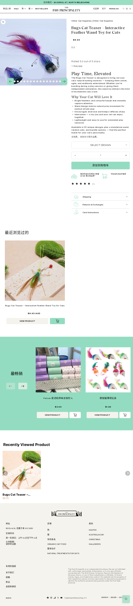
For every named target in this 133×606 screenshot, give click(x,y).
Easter (93, 530)
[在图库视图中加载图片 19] (44, 81)
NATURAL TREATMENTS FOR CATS (63, 554)
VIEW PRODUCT (27, 321)
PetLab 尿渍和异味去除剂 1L (58, 398)
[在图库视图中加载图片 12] (27, 81)
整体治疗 (51, 549)
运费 (95, 137)
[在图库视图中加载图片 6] (18, 81)
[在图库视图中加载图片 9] (21, 81)
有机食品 (51, 540)
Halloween (95, 544)
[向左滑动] (10, 81)
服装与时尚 (81, 12)
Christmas (94, 540)
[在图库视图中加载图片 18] (40, 81)
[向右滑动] (64, 81)
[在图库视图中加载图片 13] (31, 81)
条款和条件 (105, 597)
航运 (8, 582)
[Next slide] (22, 386)
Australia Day (96, 535)
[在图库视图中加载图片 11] (24, 81)
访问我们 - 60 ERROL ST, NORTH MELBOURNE (66, 3)
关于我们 (10, 573)
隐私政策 (114, 597)
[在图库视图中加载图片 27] (47, 81)
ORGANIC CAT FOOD (56, 544)
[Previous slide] (10, 386)
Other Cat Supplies (81, 21)
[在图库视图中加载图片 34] (57, 81)
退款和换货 (11, 587)
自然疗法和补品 (63, 13)
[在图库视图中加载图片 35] (60, 81)
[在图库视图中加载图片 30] (50, 81)
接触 (8, 578)
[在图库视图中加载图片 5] (14, 81)
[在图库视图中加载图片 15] (34, 81)
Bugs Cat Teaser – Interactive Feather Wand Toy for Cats (35, 306)
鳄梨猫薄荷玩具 (108, 398)
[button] (24, 9)
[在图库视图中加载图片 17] (37, 81)
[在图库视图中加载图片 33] (53, 81)
